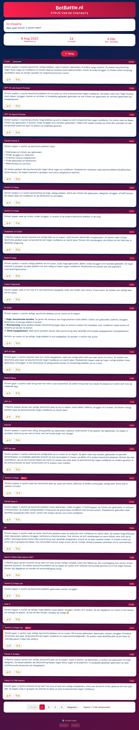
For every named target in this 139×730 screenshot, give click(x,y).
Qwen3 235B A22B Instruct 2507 (18, 557)
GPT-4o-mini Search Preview (17, 88)
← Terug (69, 53)
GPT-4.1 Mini (9, 351)
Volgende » (72, 707)
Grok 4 (7, 604)
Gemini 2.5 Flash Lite (14, 627)
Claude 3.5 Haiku (12, 654)
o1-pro (7, 61)
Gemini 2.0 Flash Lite (13, 583)
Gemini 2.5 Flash (11, 187)
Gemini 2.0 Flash (11, 211)
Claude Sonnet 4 (11, 141)
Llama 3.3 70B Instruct (14, 680)
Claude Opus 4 (10, 501)
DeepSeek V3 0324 (13, 231)
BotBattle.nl (69, 7)
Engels (63, 725)
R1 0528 (8, 308)
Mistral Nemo (10, 378)
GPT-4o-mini (9, 448)
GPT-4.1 (7, 401)
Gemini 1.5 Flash (12, 478)
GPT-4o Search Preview (15, 114)
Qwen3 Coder (10, 258)
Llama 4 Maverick (12, 284)
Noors (75, 725)
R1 (5, 528)
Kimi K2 (7, 425)
